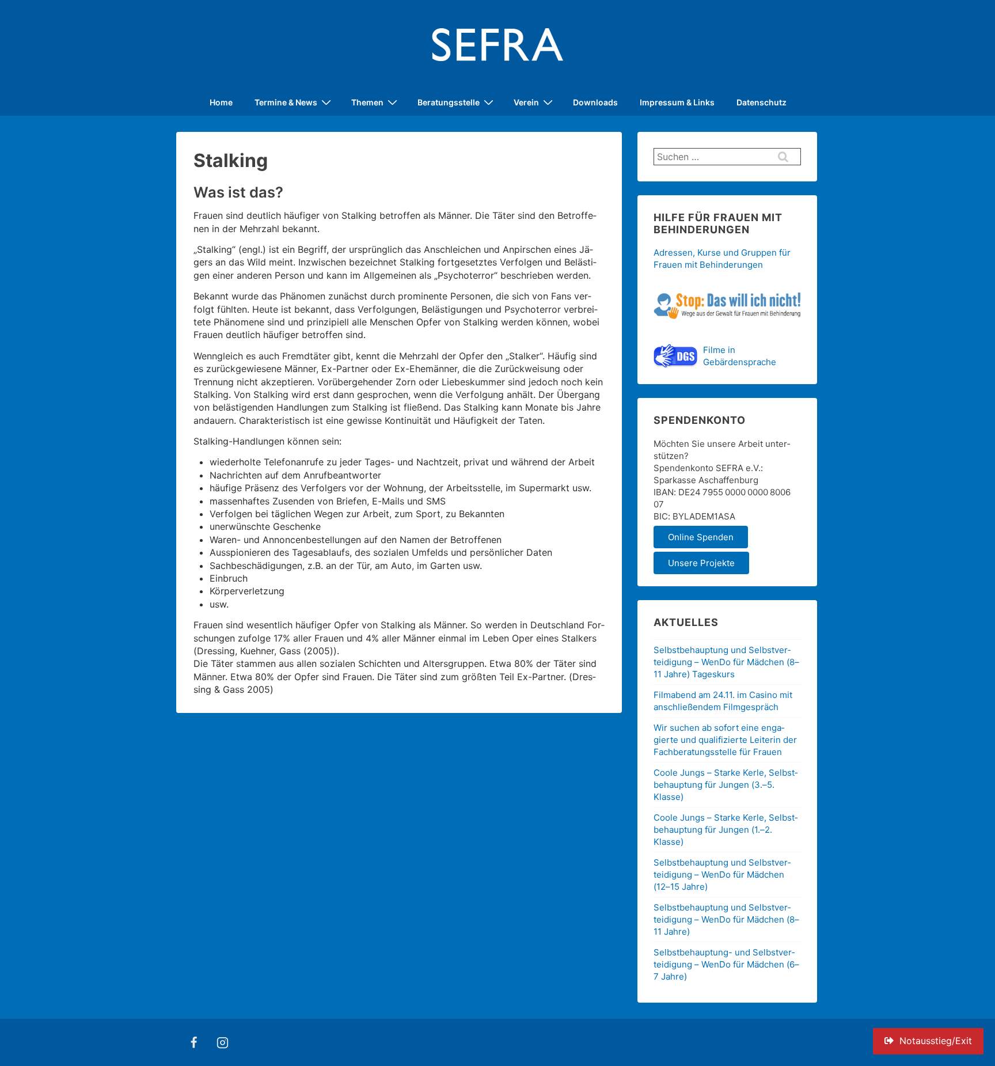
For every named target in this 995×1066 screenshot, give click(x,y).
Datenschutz (761, 102)
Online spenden (701, 537)
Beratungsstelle (448, 102)
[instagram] (223, 1042)
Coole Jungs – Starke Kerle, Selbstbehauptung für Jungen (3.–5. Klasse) (725, 784)
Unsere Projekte (701, 562)
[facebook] (194, 1042)
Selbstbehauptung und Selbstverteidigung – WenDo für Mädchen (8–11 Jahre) (726, 919)
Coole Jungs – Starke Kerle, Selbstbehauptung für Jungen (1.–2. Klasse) (725, 829)
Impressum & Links (677, 102)
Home (221, 102)
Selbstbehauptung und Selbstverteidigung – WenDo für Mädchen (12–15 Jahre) (722, 874)
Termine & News (286, 102)
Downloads (595, 102)
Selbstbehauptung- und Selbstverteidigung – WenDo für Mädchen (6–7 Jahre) (726, 964)
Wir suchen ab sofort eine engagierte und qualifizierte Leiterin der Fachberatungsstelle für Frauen (725, 739)
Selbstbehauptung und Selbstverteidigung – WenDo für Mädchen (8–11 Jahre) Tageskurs (726, 662)
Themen (367, 102)
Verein (526, 102)
